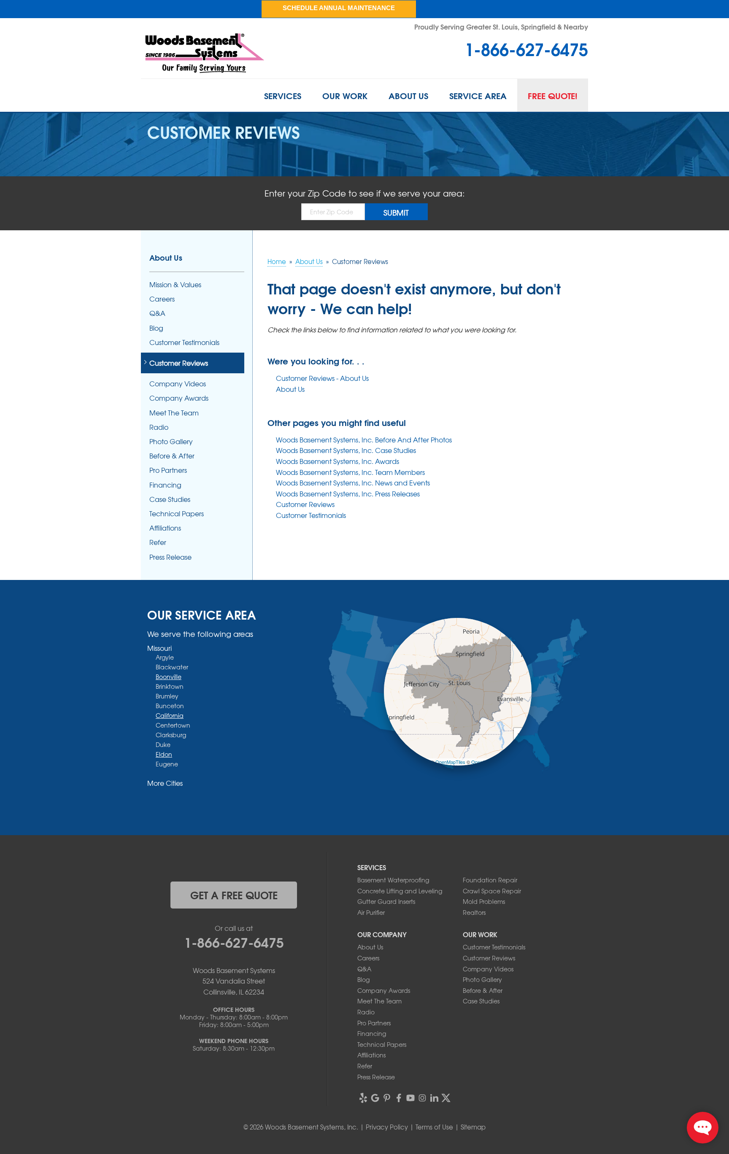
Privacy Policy (387, 1127)
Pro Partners (168, 470)
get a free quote (234, 895)
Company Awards (178, 398)
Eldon (164, 754)
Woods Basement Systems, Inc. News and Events (353, 482)
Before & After (171, 456)
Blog (156, 328)
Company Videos (177, 384)
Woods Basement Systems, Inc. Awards (337, 461)
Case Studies (169, 499)
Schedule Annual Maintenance (339, 7)
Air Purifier (371, 912)
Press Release (170, 557)
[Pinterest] (387, 1098)
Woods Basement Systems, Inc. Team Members (350, 472)
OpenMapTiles (450, 761)
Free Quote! (553, 95)
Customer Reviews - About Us (322, 378)
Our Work (344, 95)
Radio (158, 427)
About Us (408, 95)
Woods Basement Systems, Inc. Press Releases (348, 493)
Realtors (474, 912)
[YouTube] (410, 1098)
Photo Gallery (171, 441)
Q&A (157, 313)
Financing (165, 485)
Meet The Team (174, 413)
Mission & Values (175, 284)
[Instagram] (422, 1098)
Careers (162, 299)
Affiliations (165, 528)
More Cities (165, 783)
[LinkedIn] (434, 1098)
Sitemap (473, 1127)
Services (282, 95)
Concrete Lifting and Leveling (399, 891)
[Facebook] (399, 1098)
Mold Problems (484, 901)
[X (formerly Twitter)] (446, 1098)
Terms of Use (434, 1127)
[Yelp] (363, 1098)
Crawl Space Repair (492, 891)
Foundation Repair (490, 880)
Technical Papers (176, 514)
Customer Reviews (305, 504)
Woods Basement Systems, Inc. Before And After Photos (364, 439)
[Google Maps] (375, 1098)
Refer (157, 542)
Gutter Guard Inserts (386, 901)
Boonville (168, 676)
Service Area (478, 95)
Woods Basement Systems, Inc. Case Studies (346, 450)
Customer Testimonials (311, 515)
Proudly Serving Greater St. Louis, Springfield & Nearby (501, 26)
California (170, 715)
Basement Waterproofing (393, 880)
